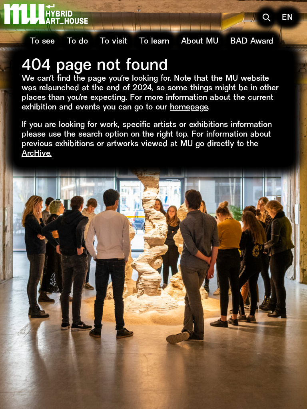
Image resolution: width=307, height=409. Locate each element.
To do (77, 42)
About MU (199, 42)
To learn (154, 42)
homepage (189, 107)
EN (287, 18)
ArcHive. (37, 154)
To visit (113, 42)
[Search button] (266, 17)
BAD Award (251, 42)
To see (42, 42)
